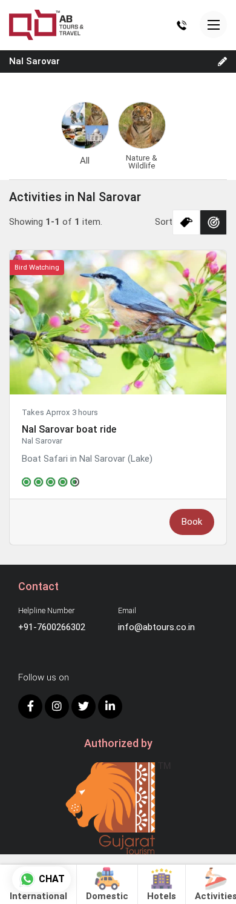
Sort (163, 221)
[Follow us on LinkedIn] (110, 706)
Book (192, 521)
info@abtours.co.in (156, 627)
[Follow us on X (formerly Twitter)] (83, 706)
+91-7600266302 (51, 627)
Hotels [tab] (161, 896)
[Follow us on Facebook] (30, 706)
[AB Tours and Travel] (46, 24)
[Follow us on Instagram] (57, 706)
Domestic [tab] (107, 896)
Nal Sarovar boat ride (69, 429)
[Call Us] (181, 25)
